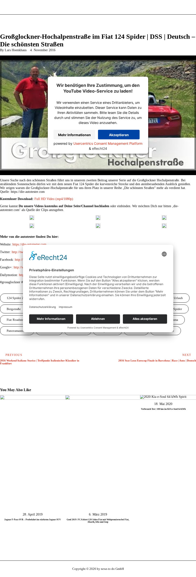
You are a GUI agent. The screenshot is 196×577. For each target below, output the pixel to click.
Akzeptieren (119, 135)
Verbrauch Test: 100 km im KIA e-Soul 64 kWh (163, 409)
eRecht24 (99, 148)
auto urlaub (175, 298)
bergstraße (14, 309)
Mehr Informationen (74, 135)
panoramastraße (17, 331)
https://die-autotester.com (29, 244)
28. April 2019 (33, 514)
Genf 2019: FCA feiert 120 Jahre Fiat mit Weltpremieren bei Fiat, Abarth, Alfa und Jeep (98, 520)
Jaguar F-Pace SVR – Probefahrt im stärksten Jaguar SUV (32, 519)
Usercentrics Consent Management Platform (107, 143)
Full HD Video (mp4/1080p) (53, 199)
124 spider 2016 (18, 298)
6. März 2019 (98, 514)
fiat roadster (15, 320)
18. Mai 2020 (163, 404)
